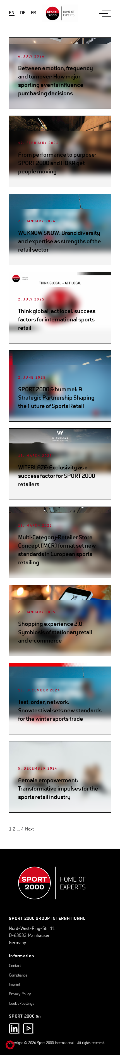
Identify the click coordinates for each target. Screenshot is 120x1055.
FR (33, 13)
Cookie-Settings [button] (21, 1004)
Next (29, 829)
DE (22, 13)
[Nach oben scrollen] (52, 886)
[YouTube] (28, 1028)
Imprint (14, 985)
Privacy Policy (20, 994)
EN (12, 13)
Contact (15, 966)
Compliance (18, 975)
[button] (10, 1045)
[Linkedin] (14, 1028)
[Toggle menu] (105, 13)
